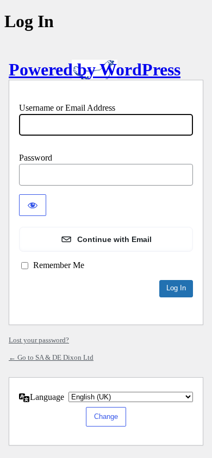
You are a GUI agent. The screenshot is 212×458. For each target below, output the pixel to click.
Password (35, 157)
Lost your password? (39, 340)
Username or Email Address (67, 107)
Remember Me (58, 265)
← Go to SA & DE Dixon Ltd (51, 357)
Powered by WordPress (94, 69)
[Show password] (32, 205)
